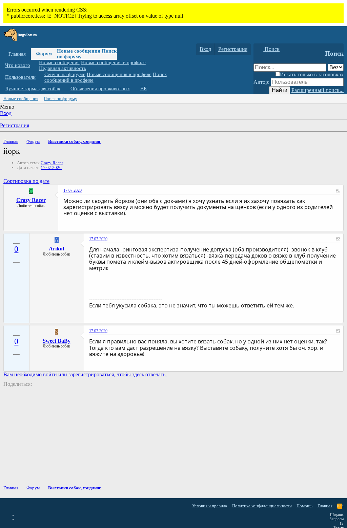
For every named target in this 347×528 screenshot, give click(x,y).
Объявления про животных (100, 88)
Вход (6, 113)
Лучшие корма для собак (32, 88)
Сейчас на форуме (64, 74)
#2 (338, 239)
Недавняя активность (62, 68)
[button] (35, 65)
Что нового (17, 65)
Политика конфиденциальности (262, 505)
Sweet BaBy (56, 341)
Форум (44, 53)
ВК (143, 88)
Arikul (56, 248)
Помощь (304, 505)
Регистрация (14, 125)
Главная (17, 54)
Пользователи (20, 77)
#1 (338, 190)
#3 (338, 330)
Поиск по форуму (60, 98)
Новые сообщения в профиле (113, 62)
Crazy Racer (52, 162)
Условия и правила (209, 505)
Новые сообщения (78, 51)
